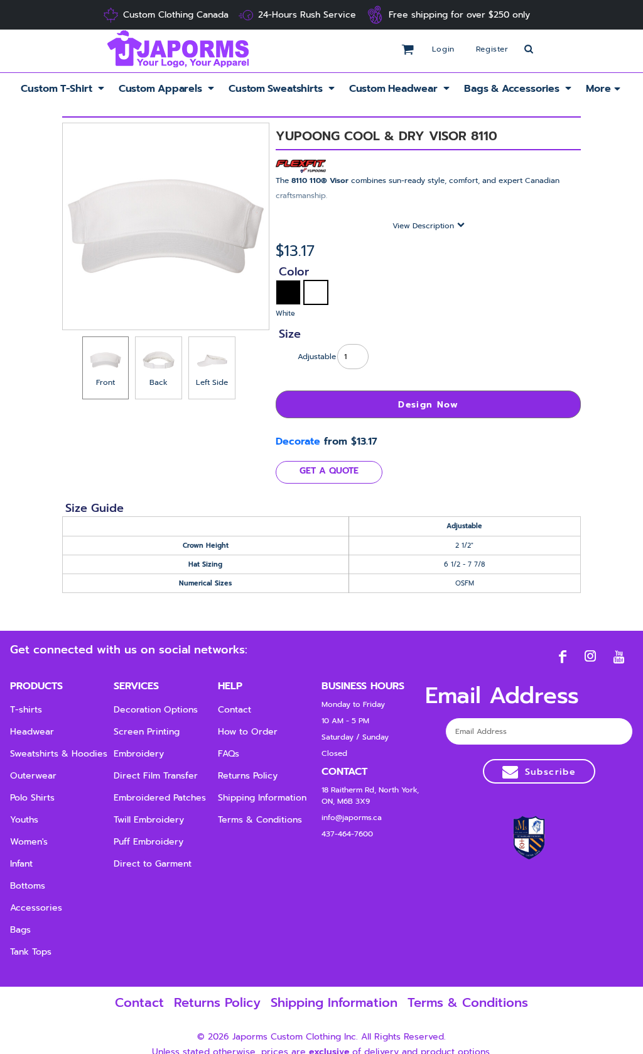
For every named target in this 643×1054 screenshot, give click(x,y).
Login (443, 49)
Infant (21, 863)
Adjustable (317, 356)
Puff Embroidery (148, 841)
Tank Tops (30, 951)
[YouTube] (619, 656)
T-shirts (26, 709)
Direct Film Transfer (156, 775)
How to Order (248, 731)
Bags (20, 929)
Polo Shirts (32, 797)
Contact (234, 709)
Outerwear (33, 775)
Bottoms (27, 885)
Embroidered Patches (160, 797)
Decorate (298, 441)
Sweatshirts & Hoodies (58, 753)
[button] (63, 88)
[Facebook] (562, 656)
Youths (24, 819)
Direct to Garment (153, 863)
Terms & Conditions (260, 819)
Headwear (32, 731)
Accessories (36, 907)
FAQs (228, 753)
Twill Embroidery (149, 819)
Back (158, 382)
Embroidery (139, 753)
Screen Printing (147, 731)
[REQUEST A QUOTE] (329, 472)
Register (492, 49)
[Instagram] (591, 656)
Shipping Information (262, 797)
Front (105, 382)
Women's (29, 841)
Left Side (212, 382)
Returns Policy (248, 775)
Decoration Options (156, 709)
